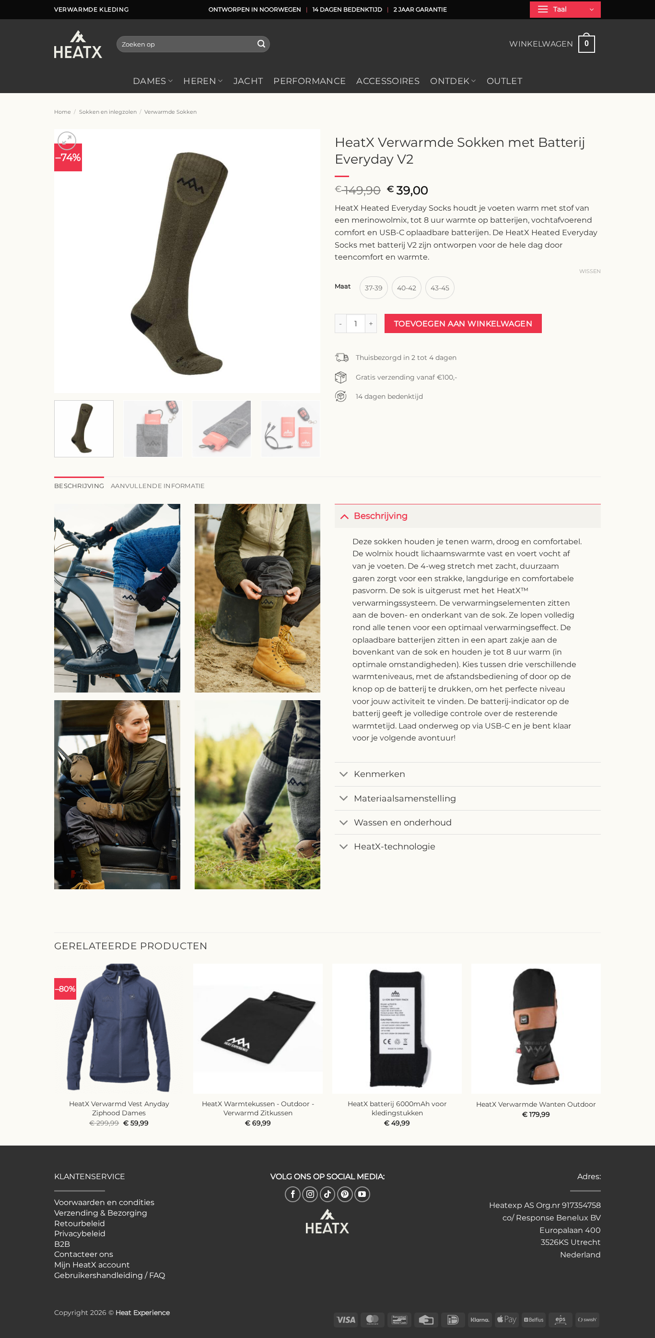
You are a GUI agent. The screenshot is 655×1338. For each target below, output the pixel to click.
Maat (343, 286)
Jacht (248, 81)
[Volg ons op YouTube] (362, 1194)
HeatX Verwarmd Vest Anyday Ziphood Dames (119, 1108)
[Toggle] (344, 515)
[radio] (373, 288)
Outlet (504, 81)
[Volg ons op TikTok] (328, 1194)
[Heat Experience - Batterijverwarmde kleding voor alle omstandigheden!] (78, 44)
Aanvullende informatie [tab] (158, 486)
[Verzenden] (261, 44)
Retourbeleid (79, 1223)
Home (62, 111)
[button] (565, 9)
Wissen (590, 271)
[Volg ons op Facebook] (293, 1194)
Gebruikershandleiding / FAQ (109, 1275)
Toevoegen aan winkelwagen (463, 323)
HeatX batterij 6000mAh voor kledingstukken (397, 1108)
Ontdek (449, 81)
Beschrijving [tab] (79, 486)
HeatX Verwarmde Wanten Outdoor (536, 1104)
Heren (199, 81)
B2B (62, 1244)
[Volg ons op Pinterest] (345, 1194)
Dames (149, 81)
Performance (309, 81)
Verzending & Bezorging (100, 1213)
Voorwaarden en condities (104, 1202)
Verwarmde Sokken (170, 111)
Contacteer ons (83, 1254)
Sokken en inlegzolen (108, 111)
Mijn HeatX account (92, 1264)
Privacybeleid (79, 1233)
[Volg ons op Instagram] (310, 1194)
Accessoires (388, 81)
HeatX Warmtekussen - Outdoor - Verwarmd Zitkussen (258, 1108)
